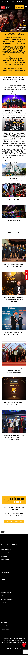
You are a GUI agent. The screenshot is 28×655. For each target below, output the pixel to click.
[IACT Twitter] (10, 648)
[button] (24, 646)
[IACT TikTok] (20, 648)
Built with (9, 531)
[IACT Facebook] (8, 648)
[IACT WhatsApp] (17, 648)
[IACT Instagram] (13, 648)
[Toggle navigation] (25, 7)
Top (24, 532)
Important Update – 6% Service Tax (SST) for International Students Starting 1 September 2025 (13, 2)
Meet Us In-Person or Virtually (14, 521)
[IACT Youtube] (15, 648)
